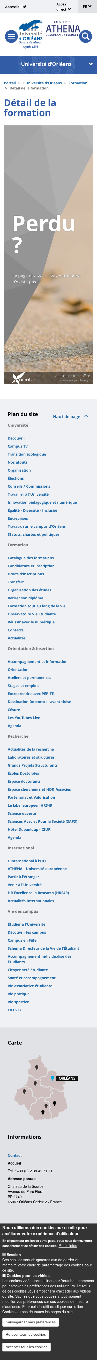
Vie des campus (23, 911)
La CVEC (15, 1009)
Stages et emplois (23, 685)
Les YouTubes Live (24, 717)
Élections (16, 478)
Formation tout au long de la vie (36, 605)
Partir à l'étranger (23, 876)
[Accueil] (30, 30)
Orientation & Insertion (31, 648)
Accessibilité (15, 6)
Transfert (16, 581)
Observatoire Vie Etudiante (32, 613)
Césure (14, 709)
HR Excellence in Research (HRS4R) (38, 892)
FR (85, 6)
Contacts (16, 630)
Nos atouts (17, 462)
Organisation (19, 470)
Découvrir (16, 438)
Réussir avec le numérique (31, 621)
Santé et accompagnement (32, 977)
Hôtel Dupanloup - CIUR (29, 829)
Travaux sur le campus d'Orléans (37, 526)
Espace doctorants (24, 781)
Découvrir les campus (27, 932)
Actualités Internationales (31, 900)
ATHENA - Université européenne (37, 868)
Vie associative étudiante (30, 985)
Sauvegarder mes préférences (31, 1322)
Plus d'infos (67, 1245)
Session (14, 1254)
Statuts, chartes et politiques (33, 534)
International (21, 847)
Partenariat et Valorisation (31, 797)
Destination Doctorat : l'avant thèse (39, 701)
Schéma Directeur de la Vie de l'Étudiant (43, 948)
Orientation (18, 669)
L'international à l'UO (27, 860)
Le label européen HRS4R (30, 805)
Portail (10, 82)
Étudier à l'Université (26, 924)
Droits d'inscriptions (26, 573)
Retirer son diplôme (25, 597)
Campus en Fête (22, 940)
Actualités (17, 638)
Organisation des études (29, 589)
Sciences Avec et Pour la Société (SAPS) (42, 821)
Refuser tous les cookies (26, 1334)
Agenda (14, 725)
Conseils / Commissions (29, 486)
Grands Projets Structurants (33, 765)
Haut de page (66, 416)
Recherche (18, 736)
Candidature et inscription (31, 565)
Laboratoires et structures (31, 757)
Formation (78, 82)
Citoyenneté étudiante (28, 969)
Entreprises (18, 518)
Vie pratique (18, 993)
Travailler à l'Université (28, 494)
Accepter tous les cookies (26, 1347)
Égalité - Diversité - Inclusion (33, 510)
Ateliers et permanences (29, 677)
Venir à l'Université (25, 884)
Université (18, 425)
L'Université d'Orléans (42, 82)
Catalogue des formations (31, 557)
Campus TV (18, 446)
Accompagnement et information (38, 661)
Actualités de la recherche (31, 749)
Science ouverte (22, 813)
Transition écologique (27, 454)
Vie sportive (18, 1001)
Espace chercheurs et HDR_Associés (39, 789)
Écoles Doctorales (23, 773)
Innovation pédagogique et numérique (42, 502)
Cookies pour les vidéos (28, 1275)
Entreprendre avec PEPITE (31, 693)
